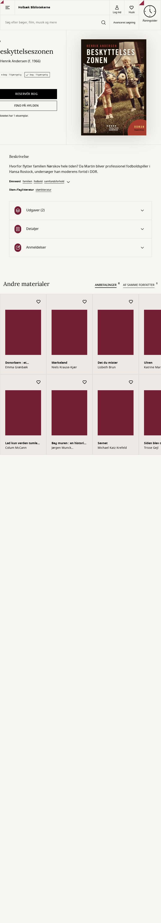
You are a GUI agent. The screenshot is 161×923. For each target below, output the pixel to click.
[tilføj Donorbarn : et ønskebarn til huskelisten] (38, 302)
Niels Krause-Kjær (64, 367)
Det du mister (108, 363)
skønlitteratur (43, 190)
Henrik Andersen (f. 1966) (20, 61)
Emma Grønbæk (16, 367)
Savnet (103, 443)
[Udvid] (68, 182)
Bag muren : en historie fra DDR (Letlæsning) (69, 443)
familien (27, 181)
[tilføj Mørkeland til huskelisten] (84, 302)
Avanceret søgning (124, 22)
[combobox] (54, 22)
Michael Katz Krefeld (112, 448)
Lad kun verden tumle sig (21, 443)
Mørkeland (59, 363)
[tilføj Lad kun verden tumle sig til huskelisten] (38, 382)
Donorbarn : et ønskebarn (15, 363)
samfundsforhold (54, 181)
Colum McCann (16, 448)
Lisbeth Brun (107, 367)
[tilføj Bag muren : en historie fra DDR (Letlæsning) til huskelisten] (84, 382)
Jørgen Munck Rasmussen (61, 448)
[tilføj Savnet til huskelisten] (131, 382)
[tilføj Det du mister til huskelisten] (131, 302)
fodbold (38, 181)
